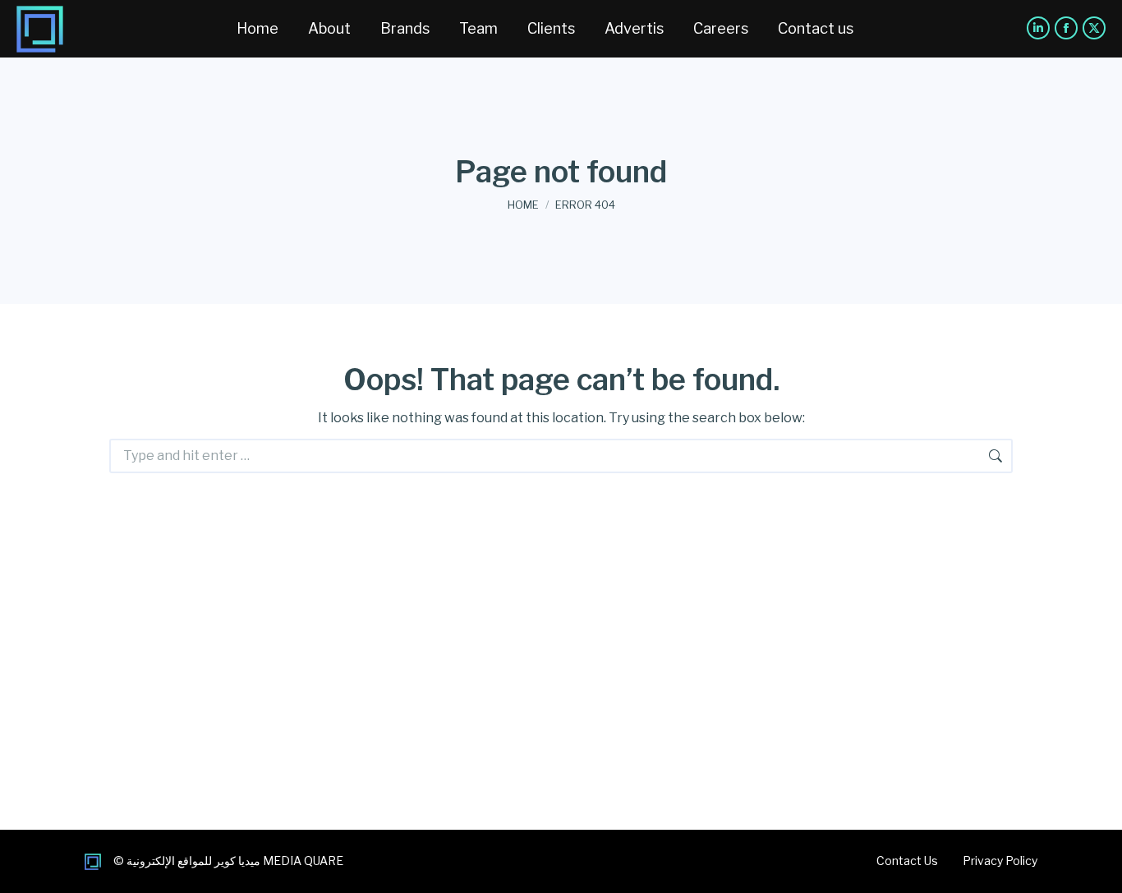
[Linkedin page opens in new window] (1038, 27)
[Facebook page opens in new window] (1066, 27)
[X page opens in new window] (1094, 27)
